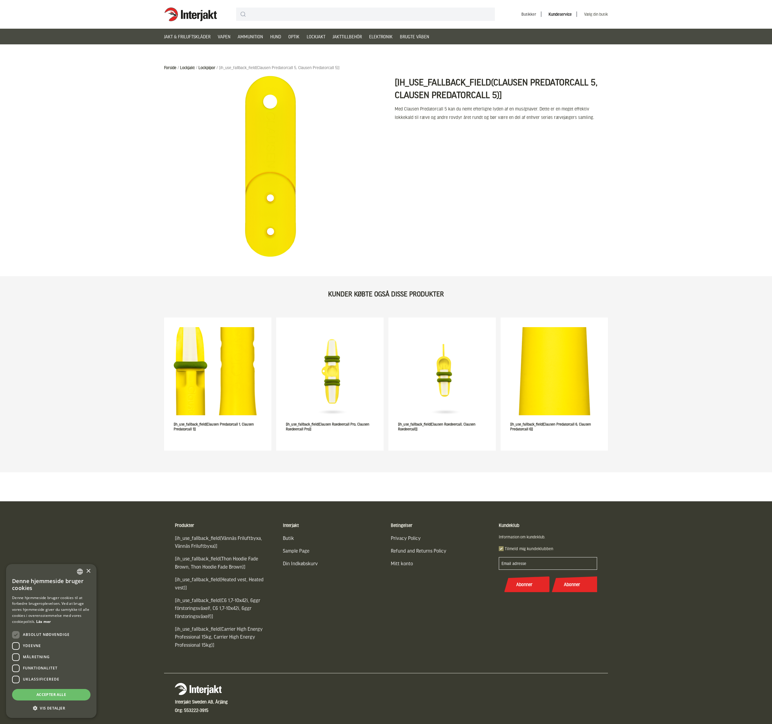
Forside (170, 67)
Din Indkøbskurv (300, 563)
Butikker (528, 14)
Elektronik (381, 36)
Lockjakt (316, 36)
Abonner (524, 584)
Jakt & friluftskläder (187, 36)
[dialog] (51, 641)
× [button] (88, 571)
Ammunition (250, 36)
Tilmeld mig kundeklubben (529, 548)
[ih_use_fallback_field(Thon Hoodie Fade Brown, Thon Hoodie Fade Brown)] (216, 562)
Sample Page (296, 550)
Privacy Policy (406, 538)
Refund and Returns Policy (418, 550)
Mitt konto (402, 563)
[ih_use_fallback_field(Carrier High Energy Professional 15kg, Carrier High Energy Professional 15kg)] (219, 636)
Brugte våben (414, 36)
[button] (51, 708)
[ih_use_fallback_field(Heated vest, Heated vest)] (219, 583)
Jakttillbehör (347, 36)
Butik (288, 538)
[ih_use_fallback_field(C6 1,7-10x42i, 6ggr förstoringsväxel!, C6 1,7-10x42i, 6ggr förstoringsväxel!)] (217, 608)
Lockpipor (206, 67)
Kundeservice (560, 14)
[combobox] (365, 14)
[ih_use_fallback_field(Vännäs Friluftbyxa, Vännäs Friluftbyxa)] (218, 541)
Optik (293, 36)
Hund (275, 36)
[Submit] (243, 14)
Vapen (224, 36)
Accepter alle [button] (51, 694)
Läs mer (43, 621)
